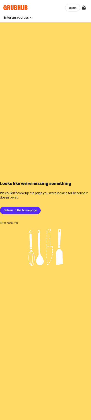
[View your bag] (83, 8)
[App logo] (15, 7)
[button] (18, 17)
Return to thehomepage (20, 210)
